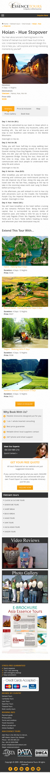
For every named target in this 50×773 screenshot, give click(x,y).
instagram (38, 769)
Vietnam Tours (7, 696)
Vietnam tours (15, 24)
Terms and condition (9, 720)
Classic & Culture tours (14, 500)
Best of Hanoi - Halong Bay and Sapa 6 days (23, 308)
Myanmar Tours (7, 704)
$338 (8, 273)
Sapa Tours (9, 523)
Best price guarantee (16, 426)
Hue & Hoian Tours (12, 527)
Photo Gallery (10, 114)
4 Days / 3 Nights (15, 270)
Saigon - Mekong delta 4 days (17, 349)
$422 (8, 396)
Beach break (9, 514)
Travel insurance (8, 723)
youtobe (33, 769)
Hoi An (24, 93)
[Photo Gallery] (25, 602)
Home (6, 24)
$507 (8, 314)
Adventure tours (11, 505)
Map (38, 108)
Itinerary (8, 108)
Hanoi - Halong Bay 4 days (15, 266)
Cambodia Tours (8, 699)
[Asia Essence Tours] (25, 6)
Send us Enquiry (25, 404)
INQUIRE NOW (25, 487)
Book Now (25, 114)
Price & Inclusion (24, 108)
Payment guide (7, 715)
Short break (26, 24)
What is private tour (9, 725)
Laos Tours (6, 701)
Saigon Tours (10, 532)
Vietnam (6, 93)
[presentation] (10, 113)
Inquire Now (42, 15)
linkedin (27, 769)
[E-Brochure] (25, 653)
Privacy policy (7, 718)
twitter (16, 769)
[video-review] (25, 568)
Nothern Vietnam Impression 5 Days (20, 390)
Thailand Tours (7, 706)
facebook (10, 769)
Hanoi (13, 93)
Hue (18, 93)
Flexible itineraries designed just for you (24, 416)
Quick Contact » (10, 453)
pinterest (21, 769)
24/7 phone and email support (20, 437)
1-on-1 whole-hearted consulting (21, 421)
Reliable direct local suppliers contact (23, 431)
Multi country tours (8, 709)
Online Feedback (8, 728)
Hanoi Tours (9, 518)
